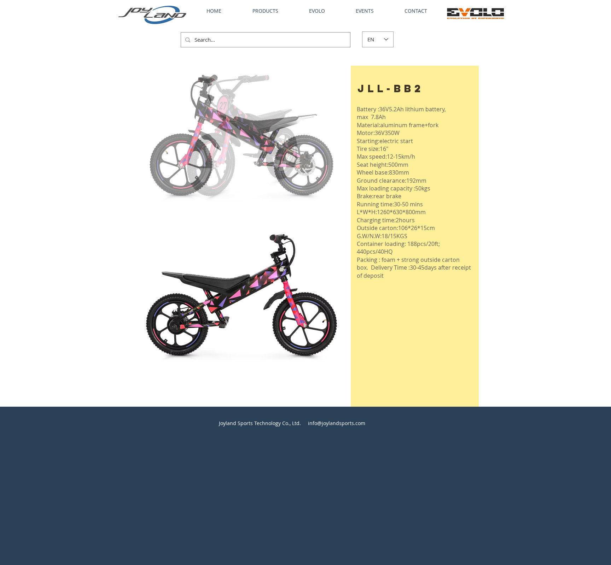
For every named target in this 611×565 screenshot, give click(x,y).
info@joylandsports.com (336, 423)
